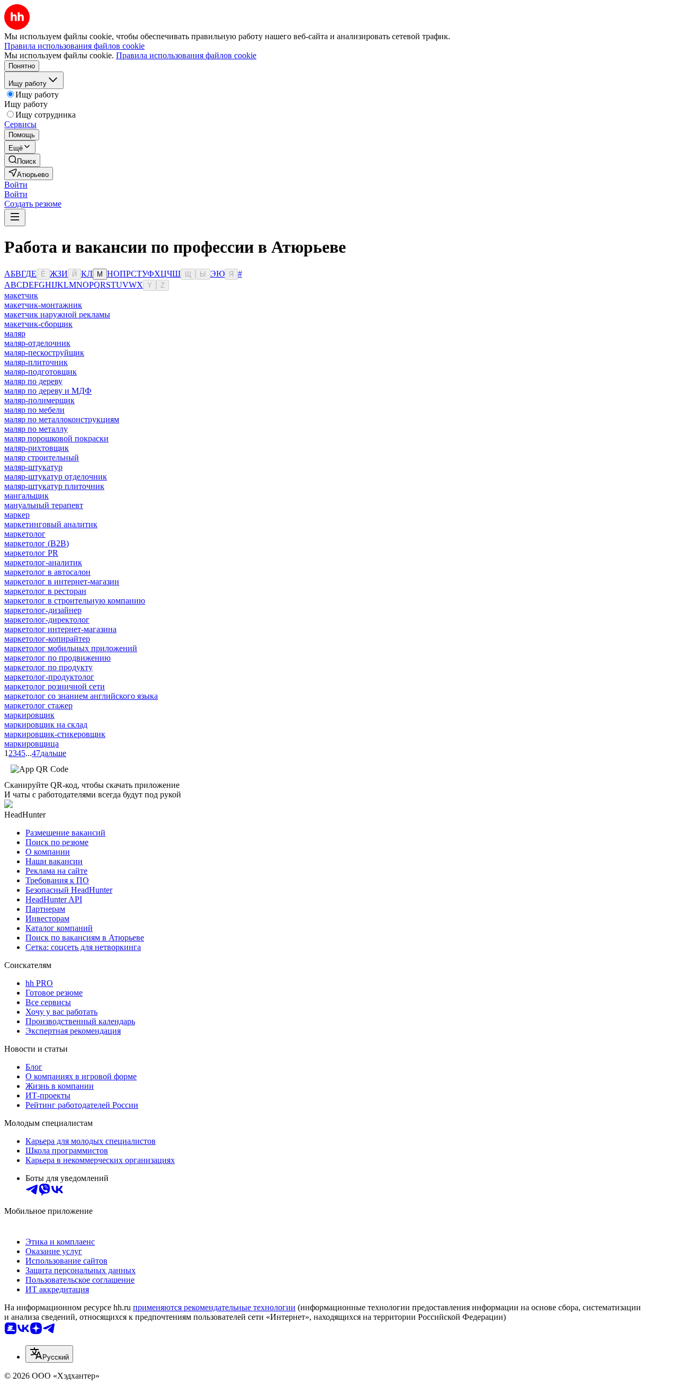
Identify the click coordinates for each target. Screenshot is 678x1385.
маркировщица (31, 743)
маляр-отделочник (37, 343)
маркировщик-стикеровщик (54, 734)
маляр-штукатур (33, 467)
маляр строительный (41, 457)
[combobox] (49, 1354)
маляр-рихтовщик (36, 447)
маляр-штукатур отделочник (55, 476)
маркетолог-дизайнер (43, 610)
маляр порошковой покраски (56, 438)
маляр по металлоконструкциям (61, 419)
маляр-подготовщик (40, 371)
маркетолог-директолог (47, 619)
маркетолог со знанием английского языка (81, 695)
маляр (14, 333)
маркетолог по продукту (48, 667)
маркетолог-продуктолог (49, 676)
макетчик (21, 295)
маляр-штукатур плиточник (54, 486)
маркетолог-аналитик (43, 562)
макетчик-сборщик (38, 324)
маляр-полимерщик (39, 400)
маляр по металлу (36, 428)
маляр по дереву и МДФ (48, 390)
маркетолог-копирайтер (47, 638)
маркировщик (29, 715)
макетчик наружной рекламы (57, 314)
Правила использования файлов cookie (186, 55)
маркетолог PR (31, 552)
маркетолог (25, 533)
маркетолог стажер (38, 705)
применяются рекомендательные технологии (214, 1307)
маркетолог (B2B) (36, 543)
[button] (16, 184)
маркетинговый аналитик (50, 524)
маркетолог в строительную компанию (74, 600)
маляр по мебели (34, 409)
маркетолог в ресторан (45, 591)
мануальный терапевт (43, 505)
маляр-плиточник (36, 362)
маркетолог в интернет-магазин (61, 581)
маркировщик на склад (45, 724)
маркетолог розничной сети (54, 686)
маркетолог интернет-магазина (60, 629)
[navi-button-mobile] (14, 217)
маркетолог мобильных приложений (70, 648)
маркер (17, 514)
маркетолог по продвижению (57, 657)
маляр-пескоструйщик (44, 352)
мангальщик (26, 495)
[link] (22, 160)
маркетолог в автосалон (47, 571)
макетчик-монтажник (43, 304)
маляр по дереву (33, 381)
